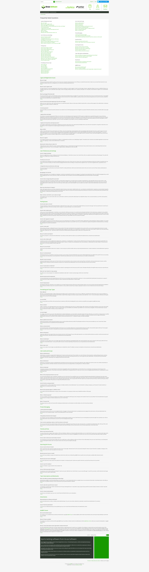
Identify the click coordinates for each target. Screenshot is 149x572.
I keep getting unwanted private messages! (82, 35)
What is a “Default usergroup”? (80, 29)
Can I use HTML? (44, 65)
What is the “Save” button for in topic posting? (49, 58)
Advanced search (58, 1)
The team (89, 560)
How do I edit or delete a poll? (46, 52)
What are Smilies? (44, 66)
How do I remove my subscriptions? (81, 57)
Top (41, 84)
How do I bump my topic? (45, 60)
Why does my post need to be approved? (48, 59)
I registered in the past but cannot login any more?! (50, 29)
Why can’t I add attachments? (46, 54)
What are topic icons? (44, 73)
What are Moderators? (79, 24)
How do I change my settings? (46, 36)
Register (91, 1)
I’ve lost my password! (45, 27)
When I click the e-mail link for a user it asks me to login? (51, 43)
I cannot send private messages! (81, 34)
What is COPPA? (44, 30)
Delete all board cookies (95, 560)
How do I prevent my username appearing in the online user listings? (53, 26)
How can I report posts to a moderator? (48, 57)
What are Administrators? (79, 23)
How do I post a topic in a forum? (46, 47)
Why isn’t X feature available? (80, 68)
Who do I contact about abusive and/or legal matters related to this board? (88, 69)
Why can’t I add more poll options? (47, 51)
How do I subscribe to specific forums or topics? (83, 56)
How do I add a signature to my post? (47, 49)
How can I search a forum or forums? (81, 46)
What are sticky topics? (45, 70)
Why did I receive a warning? (46, 56)
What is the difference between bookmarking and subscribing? (86, 55)
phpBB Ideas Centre (87, 521)
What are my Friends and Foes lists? (81, 41)
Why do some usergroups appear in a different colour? (85, 28)
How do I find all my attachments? (81, 62)
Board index (43, 14)
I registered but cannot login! (46, 28)
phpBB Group (69, 514)
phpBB (70, 563)
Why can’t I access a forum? (46, 53)
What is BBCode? (44, 64)
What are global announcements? (47, 68)
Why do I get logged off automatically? (47, 25)
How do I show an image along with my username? (50, 41)
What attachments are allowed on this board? (83, 61)
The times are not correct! (45, 37)
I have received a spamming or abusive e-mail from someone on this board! (88, 36)
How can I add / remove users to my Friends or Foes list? (85, 42)
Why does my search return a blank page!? (82, 48)
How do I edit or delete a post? (46, 48)
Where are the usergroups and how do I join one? (84, 26)
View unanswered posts (45, 12)
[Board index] (49, 6)
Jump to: (88, 534)
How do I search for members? (80, 49)
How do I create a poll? (45, 50)
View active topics (53, 12)
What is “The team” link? (79, 30)
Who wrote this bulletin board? (80, 67)
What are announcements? (46, 69)
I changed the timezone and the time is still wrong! (49, 38)
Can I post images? (44, 67)
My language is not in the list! (46, 40)
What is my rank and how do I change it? (48, 42)
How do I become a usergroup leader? (82, 27)
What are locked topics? (45, 72)
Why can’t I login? (44, 23)
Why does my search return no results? (82, 47)
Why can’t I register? (44, 31)
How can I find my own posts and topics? (82, 50)
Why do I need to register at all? (46, 24)
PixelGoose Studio (78, 564)
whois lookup (47, 528)
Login (95, 1)
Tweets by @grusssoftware (100, 538)
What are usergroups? (79, 25)
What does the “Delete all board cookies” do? (49, 32)
